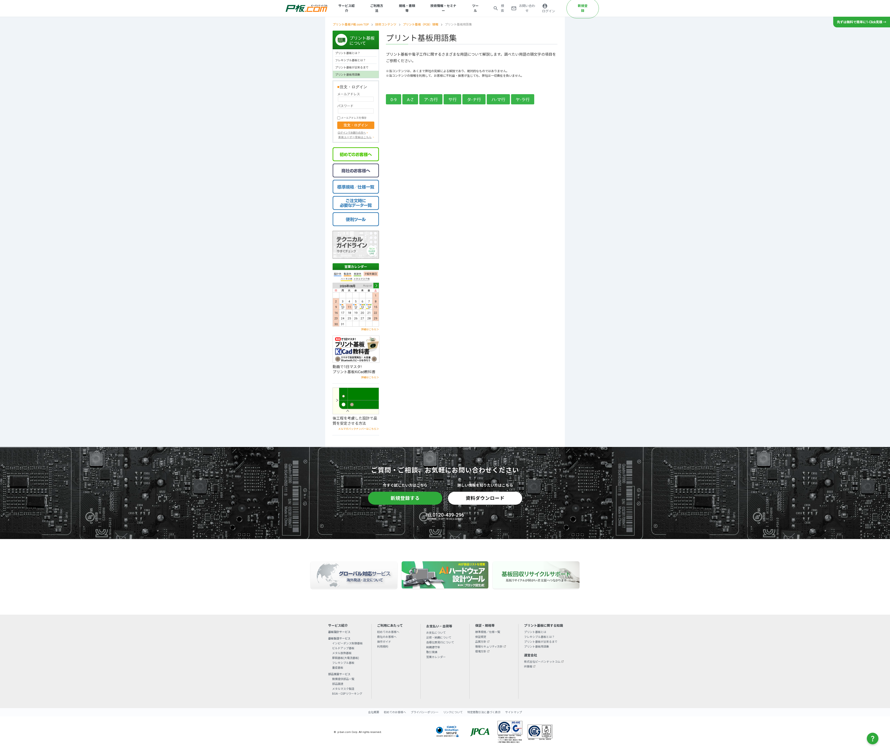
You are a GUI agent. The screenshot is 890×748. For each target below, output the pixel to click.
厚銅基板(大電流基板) (345, 658)
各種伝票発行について (440, 642)
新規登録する (405, 498)
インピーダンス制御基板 (347, 643)
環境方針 (480, 651)
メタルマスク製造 (343, 688)
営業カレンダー (355, 267)
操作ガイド (384, 641)
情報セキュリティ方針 (489, 646)
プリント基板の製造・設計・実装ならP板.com (307, 8)
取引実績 (431, 652)
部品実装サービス (339, 674)
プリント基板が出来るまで (352, 67)
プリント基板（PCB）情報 (420, 24)
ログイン (548, 11)
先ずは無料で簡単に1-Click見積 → (861, 22)
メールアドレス (348, 94)
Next (376, 285)
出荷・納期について (438, 637)
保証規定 (480, 637)
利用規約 (382, 646)
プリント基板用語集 (347, 74)
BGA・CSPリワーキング (347, 693)
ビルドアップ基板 (343, 648)
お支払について (436, 632)
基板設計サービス (339, 632)
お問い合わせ (527, 8)
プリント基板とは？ (347, 53)
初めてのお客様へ (388, 632)
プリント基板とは (535, 632)
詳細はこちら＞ (370, 329)
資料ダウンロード (485, 498)
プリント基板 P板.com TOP (351, 24)
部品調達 (337, 684)
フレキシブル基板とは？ (350, 60)
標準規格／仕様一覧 (487, 632)
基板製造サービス (339, 638)
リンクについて (453, 712)
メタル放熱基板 (342, 653)
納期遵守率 (433, 647)
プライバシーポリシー (425, 712)
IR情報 (528, 666)
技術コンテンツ (385, 24)
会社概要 (373, 712)
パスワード (345, 106)
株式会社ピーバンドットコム (542, 661)
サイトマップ (513, 712)
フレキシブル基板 (343, 663)
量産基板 (337, 667)
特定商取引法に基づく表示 (484, 712)
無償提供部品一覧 (343, 679)
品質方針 (480, 641)
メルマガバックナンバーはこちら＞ (358, 428)
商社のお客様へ (387, 637)
